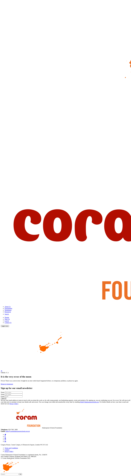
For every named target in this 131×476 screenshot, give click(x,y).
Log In (7, 321)
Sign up (4, 398)
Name (2, 392)
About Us (8, 306)
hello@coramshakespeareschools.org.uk (17, 431)
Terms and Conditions (11, 448)
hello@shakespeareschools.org (89, 402)
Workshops (8, 310)
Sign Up (7, 319)
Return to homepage (7, 384)
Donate (7, 317)
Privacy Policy (13, 404)
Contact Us (8, 322)
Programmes (8, 308)
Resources (8, 312)
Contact (7, 450)
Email (2, 396)
